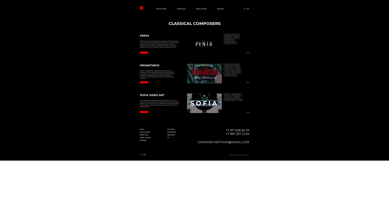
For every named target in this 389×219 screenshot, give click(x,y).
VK (168, 137)
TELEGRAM (171, 135)
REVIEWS (220, 9)
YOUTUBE (170, 129)
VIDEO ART (227, 94)
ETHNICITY (237, 37)
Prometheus (149, 65)
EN (248, 9)
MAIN (142, 129)
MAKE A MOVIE (201, 9)
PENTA (144, 35)
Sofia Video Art (152, 95)
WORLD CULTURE (228, 37)
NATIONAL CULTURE (236, 72)
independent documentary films (232, 64)
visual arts (227, 72)
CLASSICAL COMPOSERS (229, 40)
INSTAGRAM (171, 132)
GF (142, 8)
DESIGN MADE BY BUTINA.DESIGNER (239, 155)
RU (244, 9)
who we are (161, 9)
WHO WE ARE (145, 132)
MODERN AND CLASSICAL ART (230, 42)
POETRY (240, 99)
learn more (144, 52)
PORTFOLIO (181, 9)
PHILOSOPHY (236, 97)
